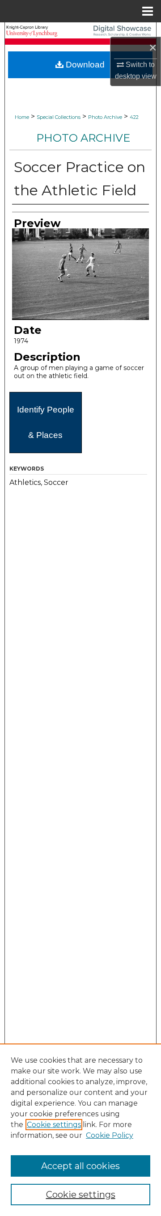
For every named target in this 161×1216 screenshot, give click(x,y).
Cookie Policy (109, 1135)
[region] (80, 1129)
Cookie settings (54, 1124)
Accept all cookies (80, 1166)
